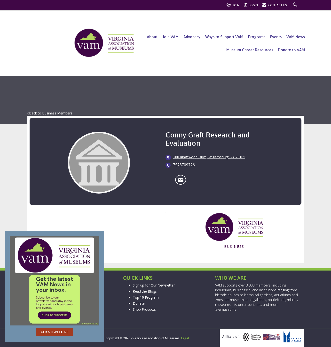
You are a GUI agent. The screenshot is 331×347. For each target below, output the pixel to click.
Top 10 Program (146, 297)
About (152, 37)
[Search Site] (295, 5)
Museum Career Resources (249, 50)
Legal (185, 338)
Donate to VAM (291, 50)
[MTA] (291, 337)
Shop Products (144, 309)
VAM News (295, 37)
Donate (139, 303)
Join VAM (170, 37)
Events (276, 37)
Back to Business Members (50, 113)
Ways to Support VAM (224, 37)
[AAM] (251, 337)
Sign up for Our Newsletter (154, 285)
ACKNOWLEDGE (54, 332)
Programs (256, 37)
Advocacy (191, 37)
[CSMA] (271, 337)
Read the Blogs (145, 291)
